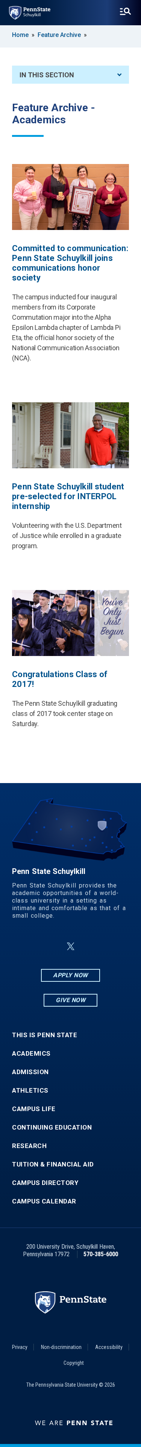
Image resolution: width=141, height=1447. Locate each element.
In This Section (47, 75)
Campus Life (34, 1109)
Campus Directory (45, 1182)
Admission (30, 1072)
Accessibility (109, 1347)
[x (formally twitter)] (70, 946)
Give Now (70, 1000)
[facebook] (33, 946)
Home (20, 34)
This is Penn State (44, 1035)
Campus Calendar (44, 1201)
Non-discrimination (61, 1347)
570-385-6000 (100, 1254)
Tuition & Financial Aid (53, 1164)
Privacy (19, 1347)
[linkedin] (52, 946)
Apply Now (70, 975)
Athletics (30, 1090)
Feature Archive (59, 34)
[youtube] (88, 946)
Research (29, 1146)
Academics (31, 1053)
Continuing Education (52, 1127)
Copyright (74, 1363)
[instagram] (108, 946)
